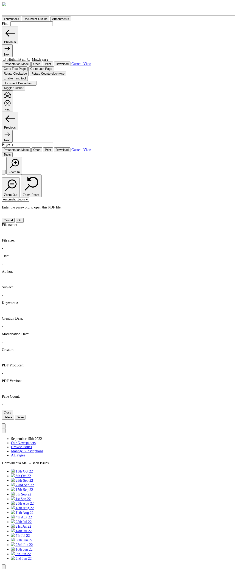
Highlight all (16, 59)
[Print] (4, 172)
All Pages (18, 455)
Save (20, 417)
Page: (6, 145)
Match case (40, 59)
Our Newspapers (23, 443)
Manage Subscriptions (27, 451)
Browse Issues (21, 447)
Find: (5, 23)
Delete (8, 417)
